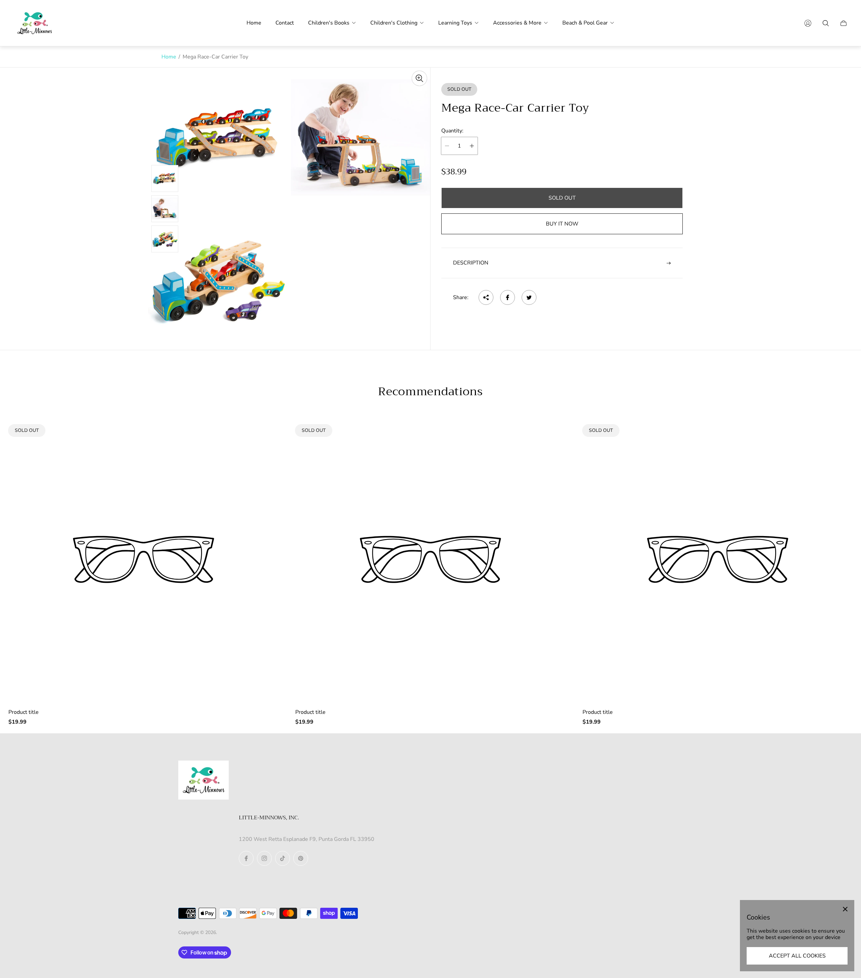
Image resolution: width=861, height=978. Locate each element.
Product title (23, 712)
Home (168, 56)
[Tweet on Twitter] (529, 297)
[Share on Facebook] (507, 297)
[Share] (486, 297)
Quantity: (452, 131)
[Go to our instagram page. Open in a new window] (264, 858)
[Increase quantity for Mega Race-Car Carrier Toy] (472, 146)
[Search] (825, 23)
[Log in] (807, 23)
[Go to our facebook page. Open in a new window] (246, 858)
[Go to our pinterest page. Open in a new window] (300, 858)
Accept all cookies (797, 956)
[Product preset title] (143, 559)
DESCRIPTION (470, 263)
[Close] (845, 909)
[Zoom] (419, 78)
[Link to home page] (203, 781)
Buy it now (562, 224)
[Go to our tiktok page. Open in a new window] (282, 858)
